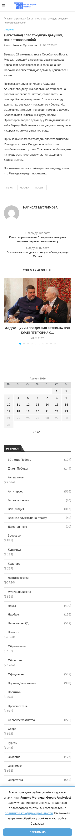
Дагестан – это (39, 526)
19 (28, 411)
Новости (13, 632)
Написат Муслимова (24, 45)
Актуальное (15, 477)
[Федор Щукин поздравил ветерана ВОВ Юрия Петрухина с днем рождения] (37, 300)
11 (18, 404)
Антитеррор (39, 491)
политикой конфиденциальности (29, 813)
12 (28, 404)
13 (37, 404)
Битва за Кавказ (39, 500)
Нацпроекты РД (39, 623)
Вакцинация (39, 509)
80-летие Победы (39, 459)
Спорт (12, 728)
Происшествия (18, 706)
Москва (24, 187)
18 (18, 411)
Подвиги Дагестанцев (39, 683)
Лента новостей (18, 577)
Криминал (14, 549)
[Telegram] (61, 5)
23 (66, 411)
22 (56, 411)
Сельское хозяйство (39, 720)
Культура (14, 563)
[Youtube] (53, 5)
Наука (39, 605)
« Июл (36, 432)
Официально (39, 674)
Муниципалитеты (19, 591)
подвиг (39, 187)
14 (47, 404)
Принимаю (38, 832)
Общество (15, 660)
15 (56, 404)
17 (8, 411)
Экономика (15, 765)
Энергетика (39, 779)
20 (37, 411)
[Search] (71, 5)
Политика (14, 692)
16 (66, 404)
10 (8, 404)
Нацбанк (39, 614)
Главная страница (14, 18)
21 (47, 411)
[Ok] (65, 5)
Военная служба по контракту (39, 517)
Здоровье (14, 535)
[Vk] (57, 5)
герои (9, 187)
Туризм (12, 742)
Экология (39, 757)
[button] (7, 311)
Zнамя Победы (39, 468)
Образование (17, 646)
